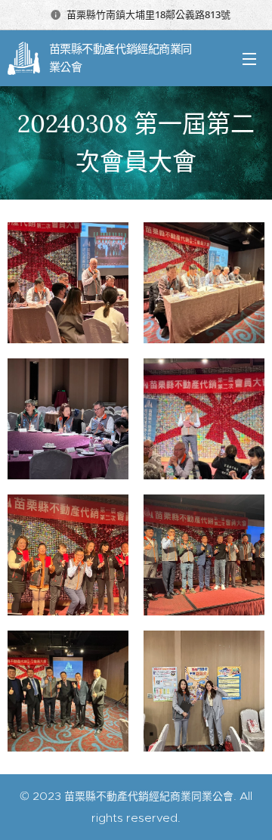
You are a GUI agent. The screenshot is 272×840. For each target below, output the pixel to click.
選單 (249, 58)
